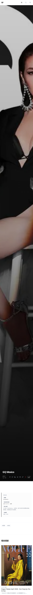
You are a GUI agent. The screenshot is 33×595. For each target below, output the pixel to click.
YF (2, 2)
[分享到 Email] (20, 477)
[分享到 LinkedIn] (15, 477)
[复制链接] (22, 477)
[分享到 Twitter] (12, 477)
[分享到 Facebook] (9, 477)
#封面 (3, 525)
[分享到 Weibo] (17, 477)
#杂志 (8, 525)
